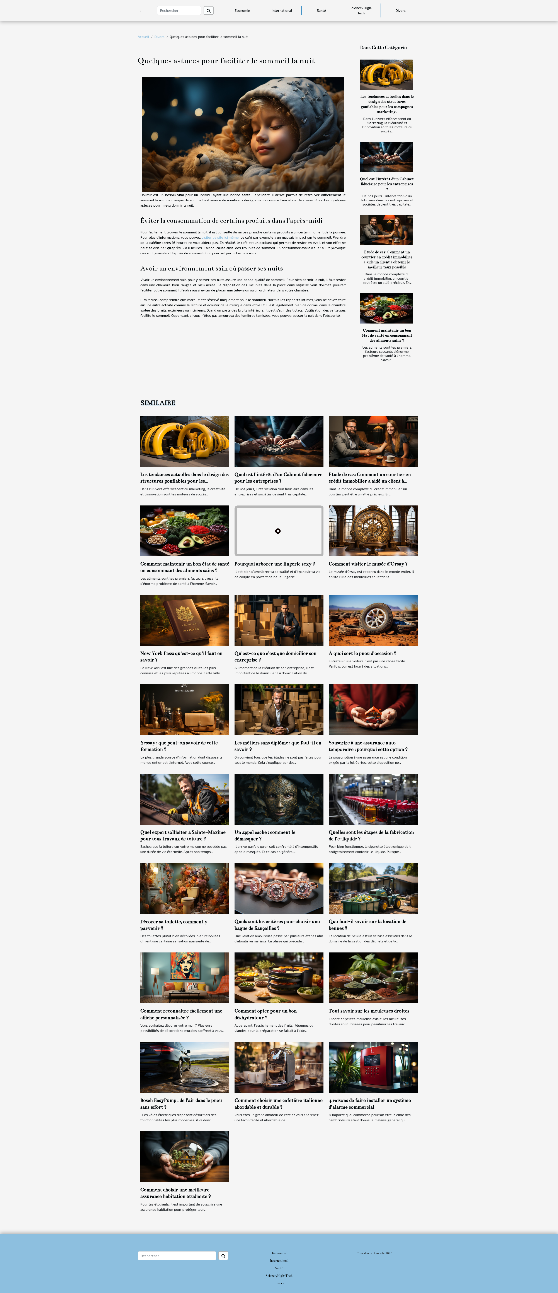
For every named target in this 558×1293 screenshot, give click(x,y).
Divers (400, 10)
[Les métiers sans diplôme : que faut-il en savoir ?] (279, 709)
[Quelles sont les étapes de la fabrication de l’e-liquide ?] (373, 798)
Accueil (143, 36)
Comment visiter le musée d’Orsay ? (368, 564)
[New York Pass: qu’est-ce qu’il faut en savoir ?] (184, 620)
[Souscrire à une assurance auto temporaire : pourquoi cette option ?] (373, 709)
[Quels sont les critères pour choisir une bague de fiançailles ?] (279, 888)
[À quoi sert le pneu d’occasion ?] (373, 620)
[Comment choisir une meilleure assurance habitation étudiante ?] (184, 1156)
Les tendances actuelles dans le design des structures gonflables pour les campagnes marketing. (184, 481)
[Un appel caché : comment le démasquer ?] (279, 798)
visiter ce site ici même (220, 237)
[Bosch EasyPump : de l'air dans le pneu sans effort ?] (184, 1067)
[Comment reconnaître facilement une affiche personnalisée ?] (184, 977)
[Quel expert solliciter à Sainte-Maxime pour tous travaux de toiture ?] (184, 798)
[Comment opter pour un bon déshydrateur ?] (279, 977)
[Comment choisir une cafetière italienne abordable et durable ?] (279, 1067)
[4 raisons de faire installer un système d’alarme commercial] (373, 1067)
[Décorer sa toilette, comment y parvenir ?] (184, 888)
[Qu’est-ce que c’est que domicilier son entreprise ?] (279, 620)
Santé (321, 10)
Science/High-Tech (361, 10)
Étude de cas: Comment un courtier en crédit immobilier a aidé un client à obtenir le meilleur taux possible (370, 481)
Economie (242, 10)
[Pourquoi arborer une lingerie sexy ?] (279, 530)
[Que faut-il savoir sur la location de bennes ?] (373, 888)
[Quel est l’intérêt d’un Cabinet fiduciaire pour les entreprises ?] (386, 157)
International (282, 10)
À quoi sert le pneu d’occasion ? (362, 653)
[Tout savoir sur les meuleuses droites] (373, 977)
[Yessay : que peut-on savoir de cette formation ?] (184, 709)
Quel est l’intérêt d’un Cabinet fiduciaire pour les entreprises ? (387, 184)
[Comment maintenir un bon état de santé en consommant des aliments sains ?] (386, 308)
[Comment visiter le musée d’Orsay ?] (373, 530)
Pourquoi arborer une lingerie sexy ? (275, 564)
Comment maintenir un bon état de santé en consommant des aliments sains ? (387, 335)
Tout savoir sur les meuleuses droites (369, 1011)
